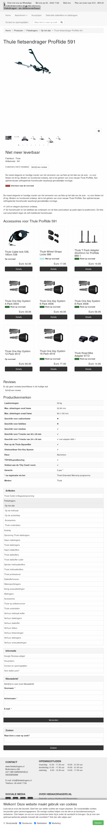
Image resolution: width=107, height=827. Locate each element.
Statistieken (42, 823)
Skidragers (9, 593)
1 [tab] (18, 145)
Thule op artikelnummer (14, 603)
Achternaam (10, 698)
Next (61, 139)
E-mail (7, 708)
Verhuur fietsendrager (13, 632)
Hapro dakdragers (12, 540)
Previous (4, 139)
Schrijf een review (39, 167)
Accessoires (10, 520)
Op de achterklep (12, 515)
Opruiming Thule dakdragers (17, 535)
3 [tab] (27, 145)
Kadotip (7, 530)
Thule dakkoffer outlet (13, 559)
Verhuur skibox (10, 628)
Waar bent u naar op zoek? (17, 735)
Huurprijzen (9, 660)
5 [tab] (35, 145)
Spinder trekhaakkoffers (14, 564)
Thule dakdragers (12, 545)
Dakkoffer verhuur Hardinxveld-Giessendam (58, 798)
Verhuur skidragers (12, 637)
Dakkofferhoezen (11, 579)
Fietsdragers (9, 500)
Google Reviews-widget (14, 656)
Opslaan (98, 822)
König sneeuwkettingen (14, 588)
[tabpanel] (33, 138)
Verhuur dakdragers (13, 618)
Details (19, 269)
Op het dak (10, 505)
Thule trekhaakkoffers (13, 569)
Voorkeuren (27, 823)
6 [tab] (39, 145)
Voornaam (9, 688)
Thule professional (12, 574)
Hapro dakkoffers (11, 549)
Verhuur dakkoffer (12, 623)
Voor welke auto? (11, 670)
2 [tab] (22, 145)
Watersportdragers (12, 584)
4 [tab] (31, 145)
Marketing (56, 823)
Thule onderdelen (12, 525)
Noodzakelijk (11, 823)
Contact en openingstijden (15, 665)
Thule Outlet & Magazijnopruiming (19, 495)
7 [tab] (43, 145)
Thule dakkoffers (11, 554)
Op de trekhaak (12, 510)
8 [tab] (48, 145)
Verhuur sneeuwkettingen (15, 642)
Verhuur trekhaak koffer (14, 613)
